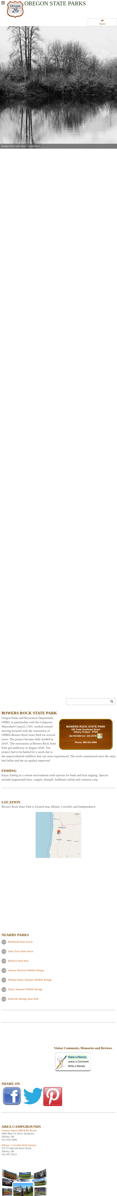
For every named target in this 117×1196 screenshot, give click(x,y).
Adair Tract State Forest (20, 951)
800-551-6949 (90, 742)
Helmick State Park (18, 960)
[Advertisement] (35, 690)
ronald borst (34, 146)
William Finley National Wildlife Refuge (30, 979)
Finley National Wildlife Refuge (25, 989)
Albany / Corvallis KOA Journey (19, 1145)
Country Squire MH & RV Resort (19, 1130)
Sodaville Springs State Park (23, 998)
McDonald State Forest (20, 941)
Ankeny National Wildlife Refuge (26, 970)
